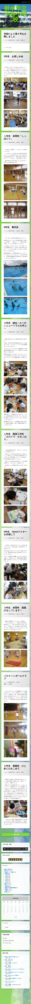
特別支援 (7, 873)
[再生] (5, 849)
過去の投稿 (16, 834)
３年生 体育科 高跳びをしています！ (15, 609)
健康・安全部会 (7, 869)
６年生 (22, 230)
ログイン (5, 25)
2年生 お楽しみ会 (13, 56)
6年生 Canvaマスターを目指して (15, 533)
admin (18, 40)
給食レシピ (7, 890)
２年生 (22, 60)
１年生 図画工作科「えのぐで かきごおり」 (15, 437)
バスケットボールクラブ (15, 677)
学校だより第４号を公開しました (15, 35)
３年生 (22, 614)
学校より (6, 884)
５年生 (22, 772)
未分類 (5, 892)
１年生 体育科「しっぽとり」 (15, 137)
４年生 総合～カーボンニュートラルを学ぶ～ (15, 326)
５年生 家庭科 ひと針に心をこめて (15, 767)
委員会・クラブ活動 (8, 684)
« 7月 (15, 917)
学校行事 (7, 886)
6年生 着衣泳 (11, 227)
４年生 (22, 331)
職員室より (7, 889)
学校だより (23, 40)
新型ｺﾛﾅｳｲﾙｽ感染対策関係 (10, 887)
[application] (15, 849)
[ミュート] (26, 849)
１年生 (22, 142)
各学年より (6, 870)
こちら (10, 47)
